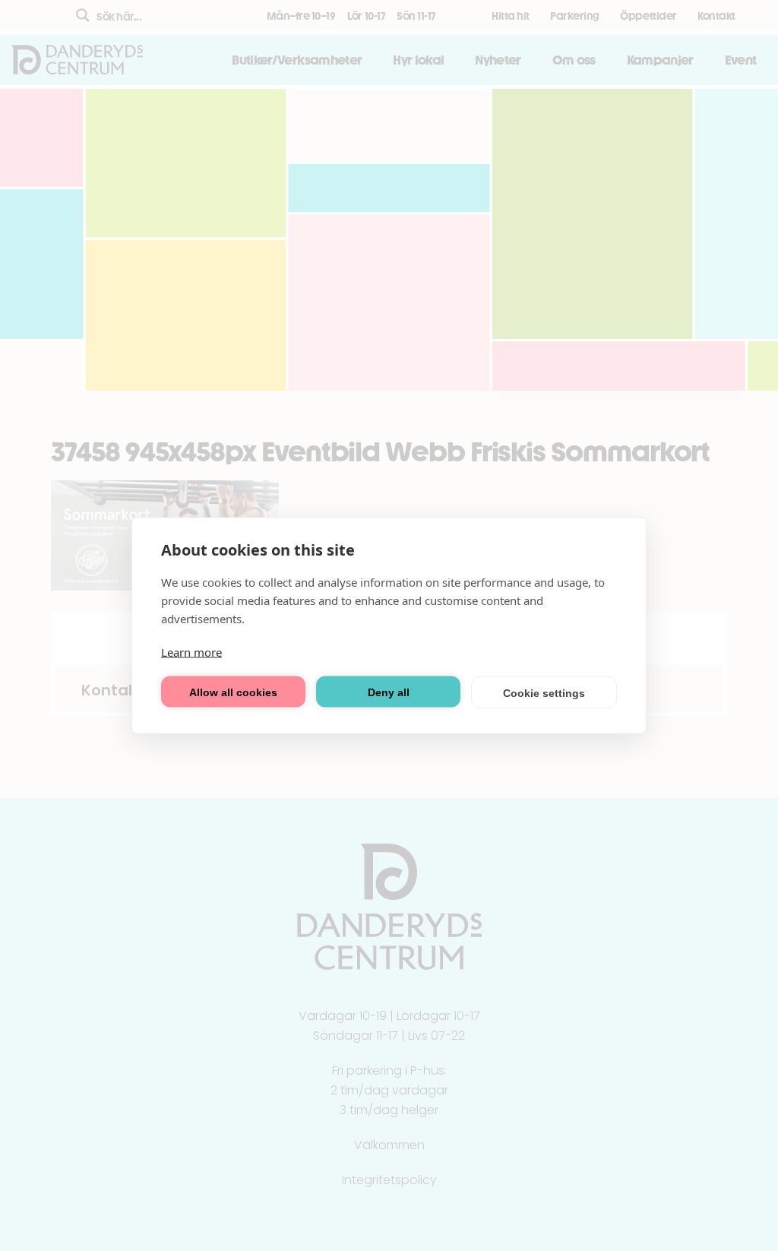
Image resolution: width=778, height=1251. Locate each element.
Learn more (191, 652)
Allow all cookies (233, 692)
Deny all (389, 692)
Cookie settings (544, 692)
